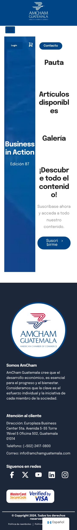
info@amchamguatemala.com (45, 453)
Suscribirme (52, 243)
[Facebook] (12, 476)
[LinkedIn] (52, 476)
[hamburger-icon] (10, 29)
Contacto (51, 45)
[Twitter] (25, 476)
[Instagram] (65, 476)
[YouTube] (38, 476)
